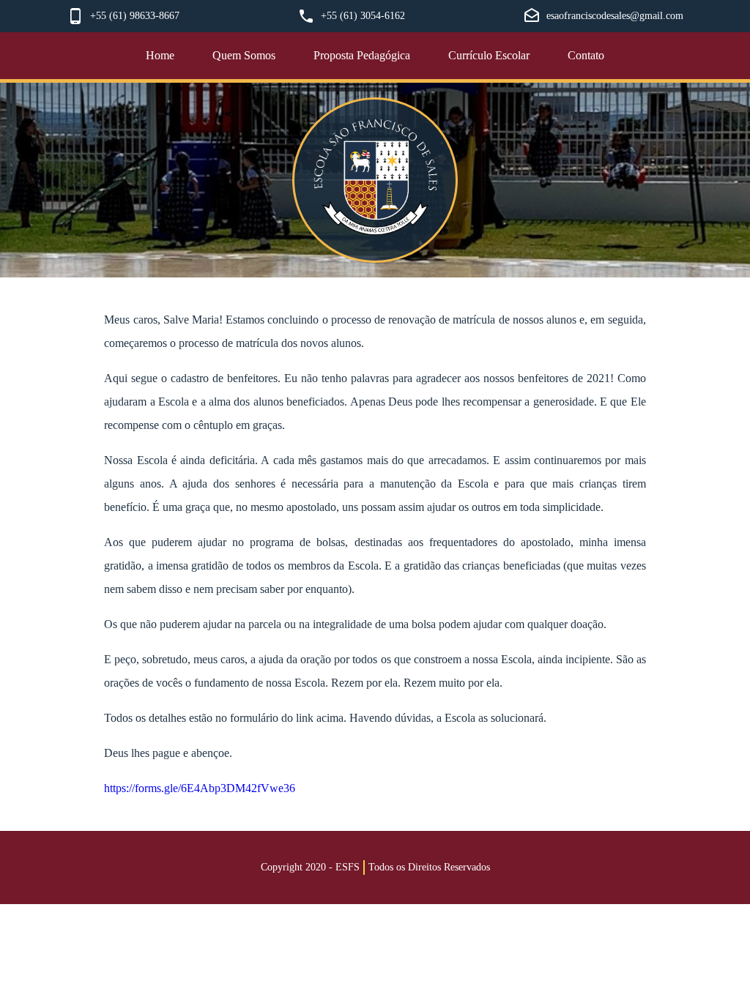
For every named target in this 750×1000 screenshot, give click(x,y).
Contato (586, 55)
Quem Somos (243, 55)
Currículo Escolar (489, 55)
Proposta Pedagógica (361, 55)
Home (160, 55)
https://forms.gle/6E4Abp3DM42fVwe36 (199, 788)
